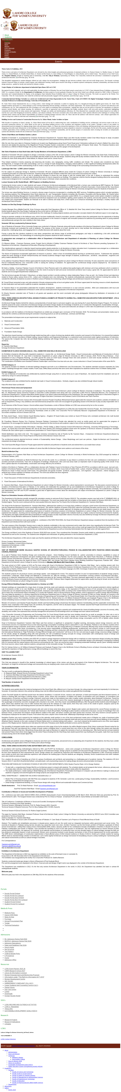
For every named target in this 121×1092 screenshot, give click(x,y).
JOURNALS (51, 3)
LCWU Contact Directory (8, 1039)
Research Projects (11, 1020)
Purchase (8, 919)
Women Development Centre (15, 979)
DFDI (35, 3)
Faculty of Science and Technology (22, 1072)
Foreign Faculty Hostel (12, 996)
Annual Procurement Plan (14, 921)
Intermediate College (18, 1059)
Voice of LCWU (62, 3)
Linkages (8, 1024)
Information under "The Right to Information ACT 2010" (24, 977)
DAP (41, 3)
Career (7, 992)
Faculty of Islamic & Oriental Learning (23, 1075)
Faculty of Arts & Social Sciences (22, 1074)
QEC (25, 3)
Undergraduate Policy (12, 954)
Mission (7, 46)
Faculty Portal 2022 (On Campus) (16, 900)
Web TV (56, 3)
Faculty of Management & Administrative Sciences (27, 1077)
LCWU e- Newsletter (12, 1007)
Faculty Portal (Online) (12, 893)
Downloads (8, 994)
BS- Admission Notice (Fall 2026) (16, 939)
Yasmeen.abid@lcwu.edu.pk (11, 846)
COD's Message (9, 48)
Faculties (11, 1070)
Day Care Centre (10, 989)
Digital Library (10, 987)
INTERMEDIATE (30, 3)
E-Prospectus (9, 956)
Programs (8, 50)
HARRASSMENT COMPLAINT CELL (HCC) (19, 983)
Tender (7, 923)
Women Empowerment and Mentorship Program (22, 975)
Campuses (11, 1056)
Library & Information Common (16, 973)
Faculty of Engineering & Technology (23, 1079)
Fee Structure (9, 949)
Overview (7, 43)
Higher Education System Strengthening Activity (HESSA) (25, 1066)
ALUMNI (7, 3)
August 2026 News (11, 915)
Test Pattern (9, 951)
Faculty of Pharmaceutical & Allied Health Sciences (27, 1082)
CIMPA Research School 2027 (15, 971)
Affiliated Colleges (17, 1057)
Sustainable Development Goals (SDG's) (20, 1065)
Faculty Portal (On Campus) (14, 896)
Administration (12, 1052)
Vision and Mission (14, 1054)
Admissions (9, 39)
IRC (43, 3)
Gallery (7, 41)
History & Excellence (14, 1063)
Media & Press (10, 913)
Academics (8, 37)
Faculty (7, 54)
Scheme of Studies (10, 52)
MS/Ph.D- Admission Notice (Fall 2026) (18, 941)
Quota (7, 958)
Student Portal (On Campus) (14, 904)
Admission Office (10, 960)
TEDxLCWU (9, 1009)
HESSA (11, 3)
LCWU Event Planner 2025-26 (15, 969)
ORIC (22, 3)
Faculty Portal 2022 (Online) (14, 898)
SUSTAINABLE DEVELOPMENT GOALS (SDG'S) (21, 1011)
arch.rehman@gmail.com (47, 785)
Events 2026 (12, 1090)
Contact (7, 57)
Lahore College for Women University (23, 1046)
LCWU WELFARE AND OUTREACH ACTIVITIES (20, 1005)
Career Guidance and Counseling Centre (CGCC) (21, 985)
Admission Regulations (13, 943)
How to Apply (9, 947)
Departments (12, 1084)
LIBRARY (46, 3)
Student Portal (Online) (13, 902)
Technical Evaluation (12, 925)
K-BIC (38, 3)
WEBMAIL (69, 3)
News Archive (9, 917)
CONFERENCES (17, 3)
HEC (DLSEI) (9, 981)
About (7, 35)
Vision (6, 45)
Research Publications (12, 1022)
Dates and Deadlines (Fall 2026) (16, 945)
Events (7, 55)
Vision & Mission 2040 (15, 1061)
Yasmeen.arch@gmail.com (49, 789)
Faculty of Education (18, 1081)
